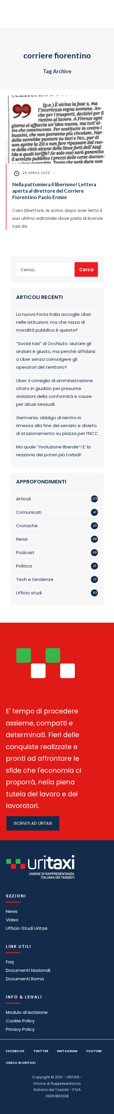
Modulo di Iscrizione (27, 1012)
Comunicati (29, 512)
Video (12, 920)
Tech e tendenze (34, 579)
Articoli (23, 499)
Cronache (27, 526)
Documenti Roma (25, 979)
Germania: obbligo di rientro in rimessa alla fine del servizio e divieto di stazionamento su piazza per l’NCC (57, 425)
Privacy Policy (20, 1029)
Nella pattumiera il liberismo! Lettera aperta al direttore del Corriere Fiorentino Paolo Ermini (54, 190)
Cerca (86, 270)
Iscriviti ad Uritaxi (33, 823)
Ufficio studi (29, 593)
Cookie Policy (20, 1021)
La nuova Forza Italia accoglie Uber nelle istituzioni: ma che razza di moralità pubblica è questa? (53, 322)
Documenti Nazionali (28, 970)
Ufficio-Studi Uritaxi (26, 928)
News (22, 539)
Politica (24, 566)
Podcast (25, 552)
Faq (10, 962)
